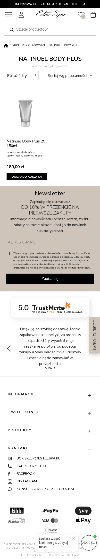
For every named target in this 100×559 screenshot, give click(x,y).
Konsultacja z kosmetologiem (45, 488)
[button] (8, 348)
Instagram (27, 481)
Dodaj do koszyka (27, 177)
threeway (72, 555)
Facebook (26, 473)
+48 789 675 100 (31, 466)
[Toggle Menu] (8, 14)
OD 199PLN (50, 4)
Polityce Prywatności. (79, 267)
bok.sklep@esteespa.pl (38, 458)
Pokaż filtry (17, 75)
